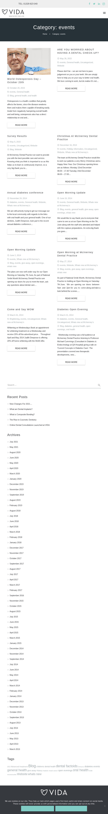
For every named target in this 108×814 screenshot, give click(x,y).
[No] (104, 806)
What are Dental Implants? (21, 409)
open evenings (37, 263)
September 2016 (17, 595)
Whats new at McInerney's (76, 152)
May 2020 (14, 463)
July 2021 (14, 442)
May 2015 (14, 627)
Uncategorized (86, 62)
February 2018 (16, 537)
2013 (8, 766)
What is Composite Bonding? (22, 414)
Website (60, 66)
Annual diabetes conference (25, 192)
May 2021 (14, 447)
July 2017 (14, 574)
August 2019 (15, 500)
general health (21, 95)
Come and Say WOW (20, 309)
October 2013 (15, 712)
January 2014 (15, 696)
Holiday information (75, 149)
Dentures (81, 766)
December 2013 (16, 701)
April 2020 (14, 468)
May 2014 (14, 675)
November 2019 (16, 489)
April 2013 (14, 744)
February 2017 (16, 590)
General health (23, 92)
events (13, 92)
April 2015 (14, 632)
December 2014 (16, 648)
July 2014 (14, 664)
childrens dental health (45, 766)
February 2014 (16, 691)
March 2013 (15, 749)
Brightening (14, 319)
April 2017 (14, 579)
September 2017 (17, 563)
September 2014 (17, 659)
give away (89, 209)
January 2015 (15, 643)
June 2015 (14, 622)
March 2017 (15, 585)
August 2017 (15, 569)
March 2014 (15, 685)
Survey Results (17, 136)
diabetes (13, 202)
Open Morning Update (71, 192)
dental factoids (67, 766)
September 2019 (17, 495)
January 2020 (15, 479)
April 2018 (14, 526)
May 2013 (14, 738)
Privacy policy (71, 808)
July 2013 (14, 728)
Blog (12, 95)
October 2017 (15, 558)
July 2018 (14, 516)
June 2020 (14, 457)
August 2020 (15, 452)
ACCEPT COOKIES (37, 808)
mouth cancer (53, 770)
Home (45, 34)
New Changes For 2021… (21, 404)
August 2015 (15, 611)
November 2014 (16, 654)
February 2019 (16, 505)
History (39, 771)
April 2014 (14, 680)
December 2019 (16, 484)
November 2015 (16, 601)
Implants (45, 770)
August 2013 (15, 723)
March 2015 (15, 638)
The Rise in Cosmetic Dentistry (23, 420)
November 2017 (16, 553)
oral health (32, 95)
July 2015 (14, 617)
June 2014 (14, 670)
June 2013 (14, 733)
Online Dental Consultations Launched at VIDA (30, 425)
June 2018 (14, 521)
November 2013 (16, 707)
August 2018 (15, 510)
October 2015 (15, 606)
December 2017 (16, 548)
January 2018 (15, 542)
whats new (70, 212)
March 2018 (15, 532)
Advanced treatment (19, 767)
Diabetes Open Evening (72, 309)
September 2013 (17, 717)
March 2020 (15, 473)
